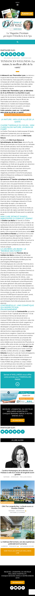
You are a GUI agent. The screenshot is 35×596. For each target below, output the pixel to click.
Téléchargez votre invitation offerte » (17, 115)
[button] (17, 4)
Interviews (14, 477)
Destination (20, 510)
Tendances (13, 546)
